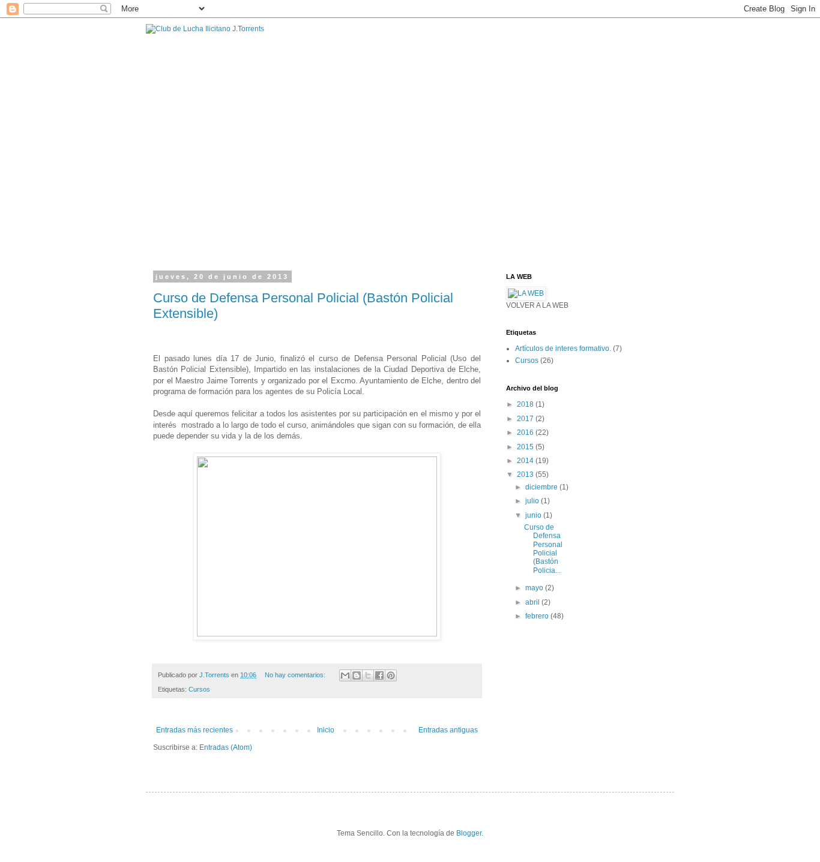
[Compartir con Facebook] (379, 675)
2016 (526, 432)
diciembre (542, 487)
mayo (535, 588)
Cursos (199, 689)
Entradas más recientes (194, 730)
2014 (526, 460)
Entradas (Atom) (225, 747)
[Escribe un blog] (357, 675)
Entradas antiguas (448, 730)
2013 (526, 474)
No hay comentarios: (296, 674)
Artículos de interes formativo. (563, 348)
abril (533, 602)
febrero (537, 616)
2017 (526, 419)
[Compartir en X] (368, 675)
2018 (526, 404)
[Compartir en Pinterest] (391, 675)
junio (534, 515)
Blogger (468, 833)
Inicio (325, 730)
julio (533, 501)
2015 (526, 447)
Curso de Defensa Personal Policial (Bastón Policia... (543, 549)
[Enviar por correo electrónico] (345, 675)
